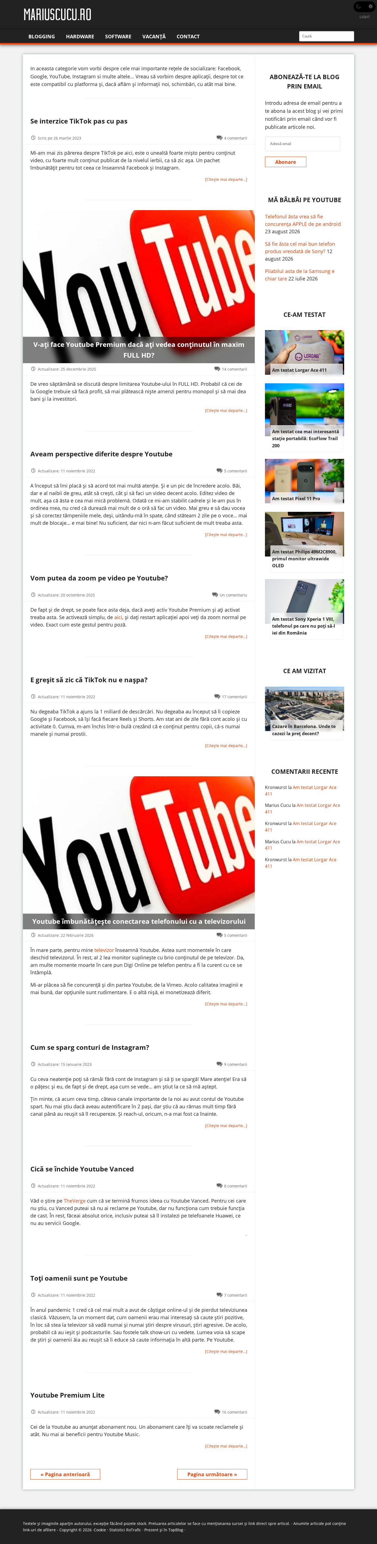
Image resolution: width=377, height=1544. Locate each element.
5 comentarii (235, 470)
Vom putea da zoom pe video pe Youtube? (99, 577)
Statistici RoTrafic (125, 1529)
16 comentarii (234, 1412)
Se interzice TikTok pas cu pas (79, 120)
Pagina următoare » (212, 1474)
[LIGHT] (365, 6)
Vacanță (154, 36)
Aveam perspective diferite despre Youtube (101, 453)
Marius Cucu (278, 805)
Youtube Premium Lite (67, 1394)
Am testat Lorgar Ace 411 (299, 370)
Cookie (100, 1529)
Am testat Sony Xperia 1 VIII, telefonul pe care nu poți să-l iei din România (303, 626)
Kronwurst (276, 787)
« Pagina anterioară (65, 1474)
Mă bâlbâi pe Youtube (304, 200)
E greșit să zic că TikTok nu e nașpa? (88, 679)
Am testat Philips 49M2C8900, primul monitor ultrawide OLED (304, 559)
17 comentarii (234, 696)
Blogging (41, 36)
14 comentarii (234, 369)
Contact (188, 36)
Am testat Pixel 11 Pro (296, 499)
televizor (104, 950)
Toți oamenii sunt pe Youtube (79, 1278)
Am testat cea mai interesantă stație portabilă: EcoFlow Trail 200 (305, 439)
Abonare (285, 162)
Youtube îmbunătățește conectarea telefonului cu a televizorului (139, 921)
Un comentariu (233, 595)
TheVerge (75, 1200)
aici (118, 617)
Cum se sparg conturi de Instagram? (89, 1047)
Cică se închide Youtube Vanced (82, 1168)
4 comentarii (235, 138)
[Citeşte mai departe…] (226, 179)
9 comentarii (235, 1064)
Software (118, 36)
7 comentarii (235, 1295)
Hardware (80, 36)
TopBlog (175, 1529)
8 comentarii (235, 1186)
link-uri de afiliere (39, 1529)
